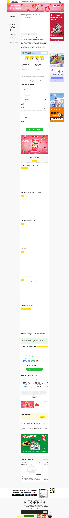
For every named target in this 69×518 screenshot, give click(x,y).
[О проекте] (18, 37)
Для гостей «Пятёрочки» (12, 27)
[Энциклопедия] (18, 24)
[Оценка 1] (23, 355)
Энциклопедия (12, 24)
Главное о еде (12, 21)
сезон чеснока (24, 394)
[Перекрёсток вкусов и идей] (18, 29)
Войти (42, 417)
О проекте (11, 37)
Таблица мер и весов (36, 80)
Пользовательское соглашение (41, 505)
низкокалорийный (35, 391)
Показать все (34, 397)
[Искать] (47, 2)
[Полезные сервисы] (18, 19)
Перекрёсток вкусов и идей (12, 30)
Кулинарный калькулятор (26, 80)
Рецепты (11, 13)
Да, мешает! (34, 160)
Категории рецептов (40, 506)
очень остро (41, 394)
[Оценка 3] (26, 355)
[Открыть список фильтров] (44, 1)
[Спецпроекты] (18, 16)
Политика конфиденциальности (31, 505)
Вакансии (27, 506)
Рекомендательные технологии (33, 506)
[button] (21, 381)
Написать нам (35, 509)
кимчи (22, 391)
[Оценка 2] (25, 355)
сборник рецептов (42, 391)
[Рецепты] (18, 13)
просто (26, 391)
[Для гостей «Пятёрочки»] (18, 27)
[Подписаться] (40, 462)
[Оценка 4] (28, 355)
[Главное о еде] (18, 21)
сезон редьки (30, 394)
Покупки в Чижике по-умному (12, 32)
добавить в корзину (35, 129)
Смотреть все (45, 459)
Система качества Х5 (12, 35)
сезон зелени (35, 394)
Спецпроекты (12, 16)
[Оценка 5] (29, 355)
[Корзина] (56, 1)
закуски (30, 391)
